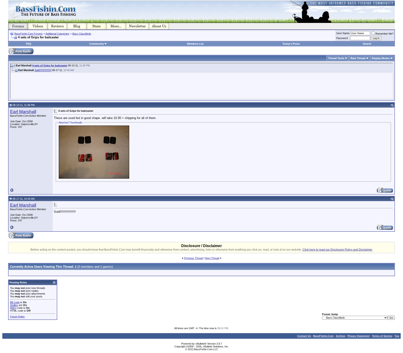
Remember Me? (384, 33)
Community (96, 43)
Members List (195, 43)
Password (342, 38)
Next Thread (212, 258)
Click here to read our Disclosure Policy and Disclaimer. (337, 249)
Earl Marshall (23, 111)
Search (367, 43)
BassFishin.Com (323, 336)
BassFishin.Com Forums (28, 33)
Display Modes (381, 58)
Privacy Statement (358, 336)
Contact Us (304, 336)
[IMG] (13, 307)
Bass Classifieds (81, 33)
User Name (342, 33)
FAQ (28, 43)
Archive (340, 336)
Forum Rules (17, 316)
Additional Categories (57, 33)
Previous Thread (193, 258)
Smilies (14, 305)
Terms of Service (382, 336)
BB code (15, 302)
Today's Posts (291, 43)
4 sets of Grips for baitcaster (49, 65)
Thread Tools (336, 58)
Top (397, 336)
